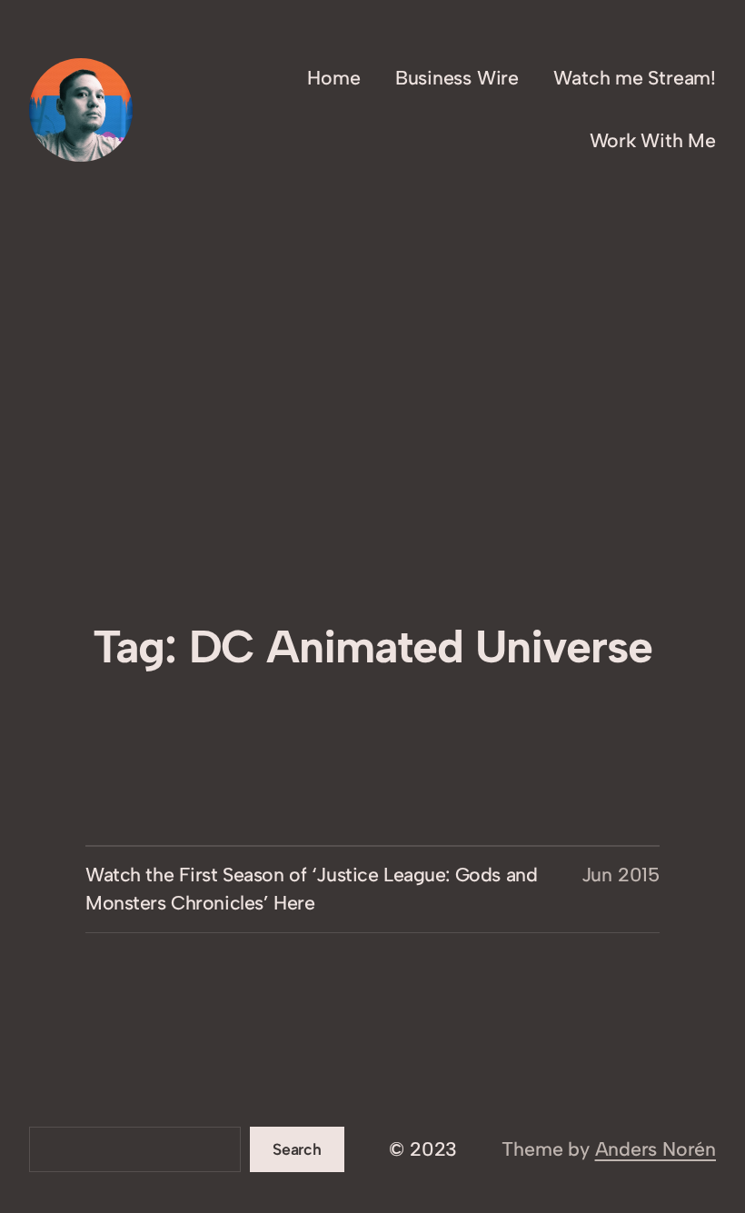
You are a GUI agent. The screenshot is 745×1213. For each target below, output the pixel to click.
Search (297, 1148)
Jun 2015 (620, 874)
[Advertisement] (372, 482)
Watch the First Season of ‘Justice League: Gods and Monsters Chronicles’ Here (311, 888)
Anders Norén (655, 1149)
